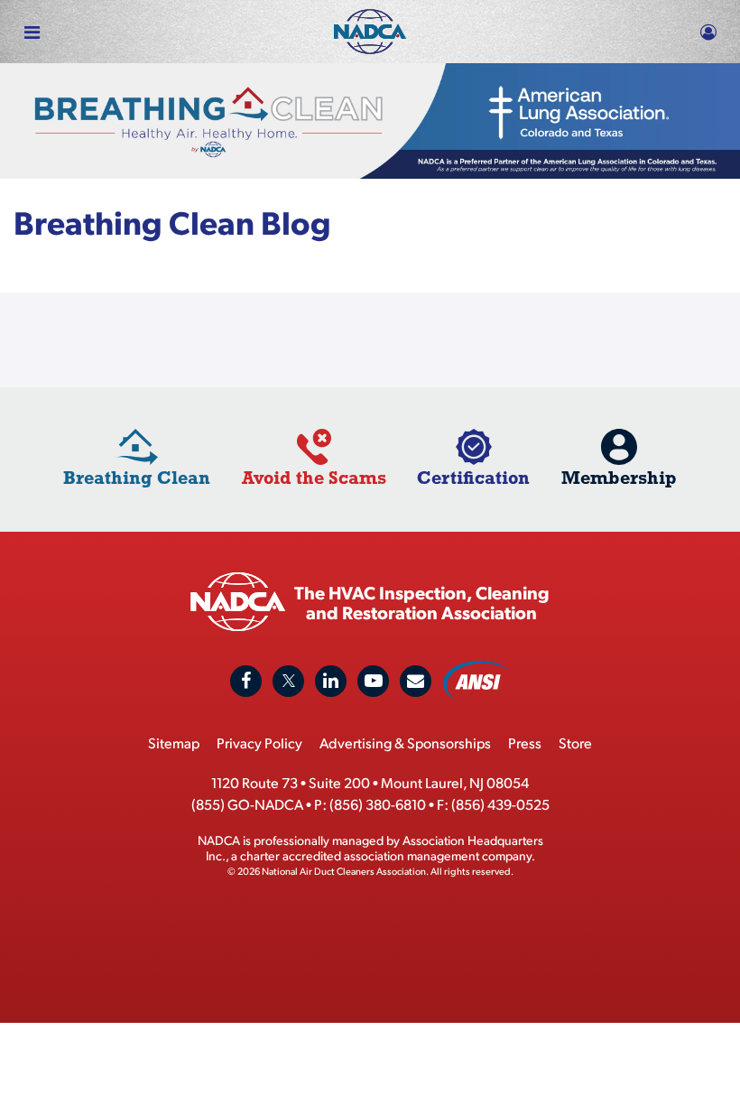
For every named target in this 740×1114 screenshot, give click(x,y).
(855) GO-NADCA (247, 803)
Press (524, 742)
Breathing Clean (136, 477)
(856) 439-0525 (500, 803)
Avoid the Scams (314, 477)
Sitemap (173, 742)
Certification (473, 477)
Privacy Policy (259, 742)
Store (575, 742)
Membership (619, 477)
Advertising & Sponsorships (405, 742)
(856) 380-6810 (377, 803)
